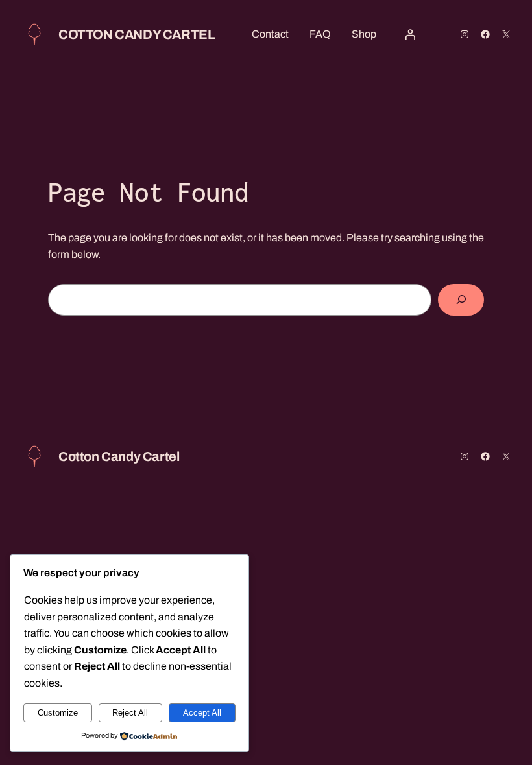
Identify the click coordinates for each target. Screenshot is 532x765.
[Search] (461, 300)
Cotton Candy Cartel (136, 34)
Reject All (130, 713)
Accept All (202, 713)
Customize (58, 713)
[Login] (410, 34)
